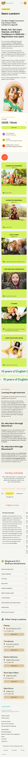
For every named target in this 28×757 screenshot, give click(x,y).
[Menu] (25, 3)
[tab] (8, 489)
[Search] (21, 3)
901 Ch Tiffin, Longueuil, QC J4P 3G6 (14, 146)
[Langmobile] (7, 3)
